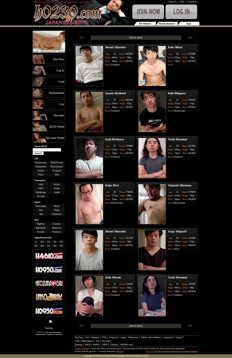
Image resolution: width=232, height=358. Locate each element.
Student (41, 170)
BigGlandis (41, 228)
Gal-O (41, 188)
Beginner (95, 337)
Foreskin (57, 224)
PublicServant (57, 162)
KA (42, 242)
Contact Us (192, 1)
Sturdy (57, 206)
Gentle (57, 192)
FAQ (182, 1)
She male (106, 341)
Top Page (79, 337)
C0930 (104, 344)
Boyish (57, 184)
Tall (40, 214)
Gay (188, 23)
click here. (120, 351)
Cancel (178, 337)
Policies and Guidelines (151, 337)
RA (55, 246)
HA (36, 246)
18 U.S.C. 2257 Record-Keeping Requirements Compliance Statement (49, 333)
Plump (57, 210)
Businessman (41, 162)
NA (61, 242)
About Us (172, 1)
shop (57, 174)
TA (55, 242)
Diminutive (57, 214)
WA (61, 246)
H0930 (96, 344)
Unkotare (114, 344)
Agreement (168, 337)
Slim (41, 210)
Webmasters (133, 337)
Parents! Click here (82, 348)
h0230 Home (82, 13)
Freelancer (56, 170)
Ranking (36, 32)
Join (87, 337)
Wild (41, 184)
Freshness (56, 232)
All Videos (145, 23)
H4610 (88, 344)
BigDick (40, 224)
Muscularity (41, 206)
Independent (41, 166)
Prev (82, 37)
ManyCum (56, 228)
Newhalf (41, 196)
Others (41, 174)
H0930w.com (126, 344)
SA (48, 242)
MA (42, 246)
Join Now (148, 13)
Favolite (40, 232)
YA (48, 246)
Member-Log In (182, 13)
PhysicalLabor (57, 166)
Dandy (57, 188)
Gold (77, 341)
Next (190, 37)
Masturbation (167, 23)
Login (122, 337)
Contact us (113, 337)
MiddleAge (41, 192)
